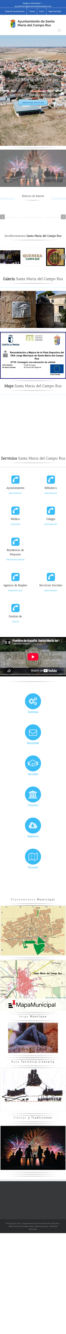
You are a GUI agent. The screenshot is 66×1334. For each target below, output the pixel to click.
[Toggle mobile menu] (59, 30)
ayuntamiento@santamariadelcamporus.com (33, 6)
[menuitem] (15, 11)
